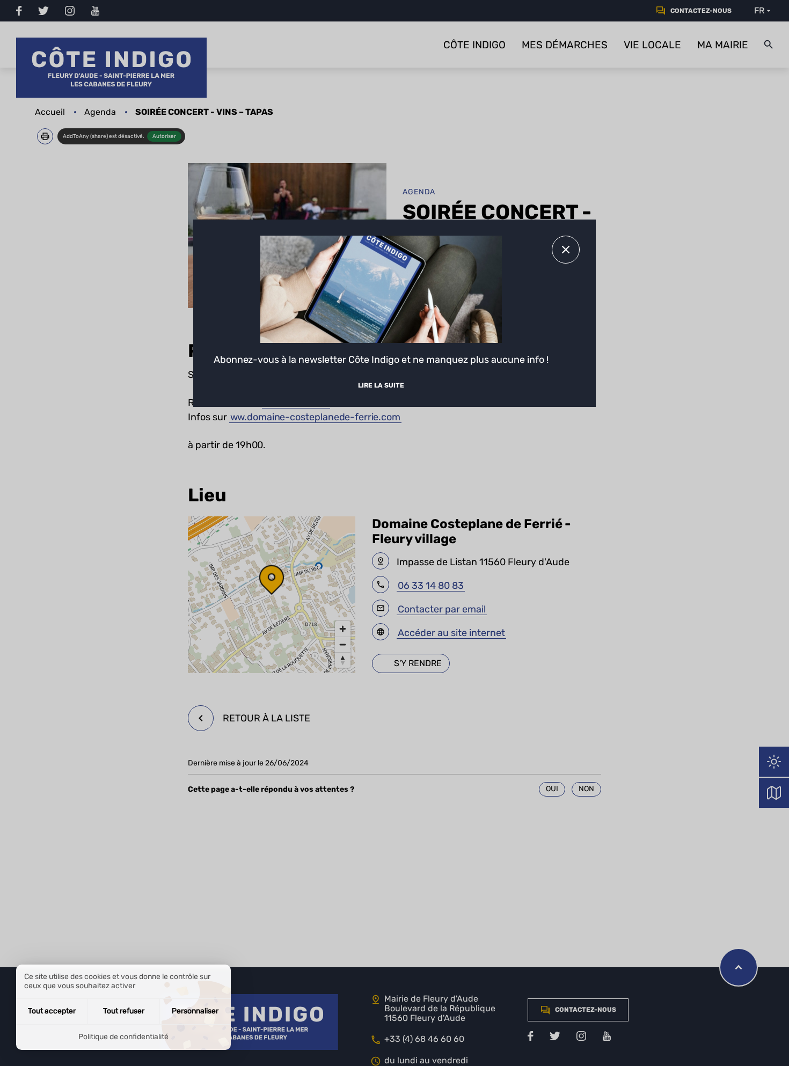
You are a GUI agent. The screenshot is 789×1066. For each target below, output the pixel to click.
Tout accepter (52, 1011)
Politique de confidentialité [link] (123, 1036)
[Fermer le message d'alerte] (566, 250)
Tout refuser (123, 1011)
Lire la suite (381, 385)
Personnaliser (195, 1011)
